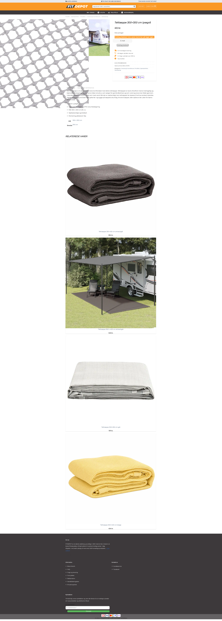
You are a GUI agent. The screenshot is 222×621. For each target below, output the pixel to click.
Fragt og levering (72, 572)
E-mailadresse (70, 604)
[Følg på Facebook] (67, 555)
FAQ (68, 569)
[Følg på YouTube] (72, 555)
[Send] (134, 6)
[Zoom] (75, 58)
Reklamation (71, 578)
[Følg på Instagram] (69, 555)
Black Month (71, 566)
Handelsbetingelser (73, 581)
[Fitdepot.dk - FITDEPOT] (77, 6)
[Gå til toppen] (218, 618)
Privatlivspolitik (72, 584)
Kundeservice (117, 566)
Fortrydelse (70, 575)
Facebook (116, 569)
